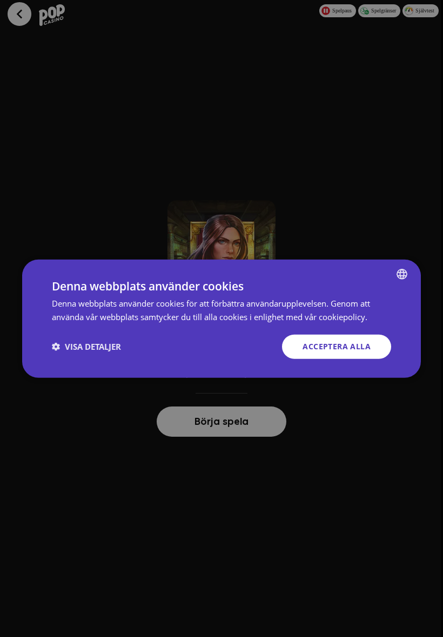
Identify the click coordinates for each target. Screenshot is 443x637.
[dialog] (221, 319)
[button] (86, 347)
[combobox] (402, 274)
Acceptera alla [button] (337, 346)
